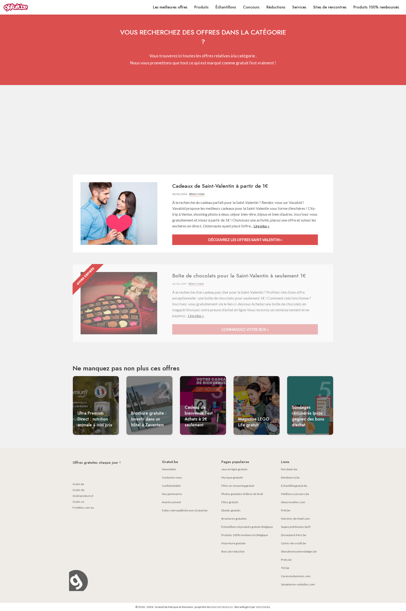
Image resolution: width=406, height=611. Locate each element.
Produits (201, 7)
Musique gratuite (232, 477)
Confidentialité (171, 485)
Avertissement (171, 502)
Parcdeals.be (289, 469)
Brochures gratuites (234, 518)
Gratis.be (78, 484)
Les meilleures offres (170, 7)
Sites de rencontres (329, 7)
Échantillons (225, 7)
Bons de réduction (233, 551)
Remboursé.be (290, 477)
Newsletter (169, 469)
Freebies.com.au (83, 507)
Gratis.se (78, 501)
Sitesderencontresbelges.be (299, 551)
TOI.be (285, 568)
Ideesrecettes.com (293, 502)
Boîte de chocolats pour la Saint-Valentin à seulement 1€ (239, 275)
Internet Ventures (222, 607)
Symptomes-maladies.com (298, 584)
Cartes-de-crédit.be (293, 543)
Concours (251, 7)
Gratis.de (78, 490)
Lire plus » (261, 226)
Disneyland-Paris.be (293, 535)
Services (299, 7)
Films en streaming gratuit (237, 485)
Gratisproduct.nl (83, 496)
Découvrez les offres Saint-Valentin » (245, 239)
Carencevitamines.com (296, 576)
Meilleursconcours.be (295, 494)
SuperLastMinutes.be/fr (296, 527)
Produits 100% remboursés (376, 7)
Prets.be (286, 559)
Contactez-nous (172, 477)
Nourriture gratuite (233, 543)
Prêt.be (285, 510)
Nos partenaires (172, 494)
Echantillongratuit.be (294, 485)
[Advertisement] (203, 130)
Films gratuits (229, 502)
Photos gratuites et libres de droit (242, 494)
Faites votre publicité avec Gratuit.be (184, 510)
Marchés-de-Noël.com (295, 518)
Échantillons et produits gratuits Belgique (247, 527)
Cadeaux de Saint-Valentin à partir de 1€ (220, 186)
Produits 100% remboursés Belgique (244, 535)
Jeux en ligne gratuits (234, 469)
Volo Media (263, 607)
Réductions (275, 7)
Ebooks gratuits (231, 510)
